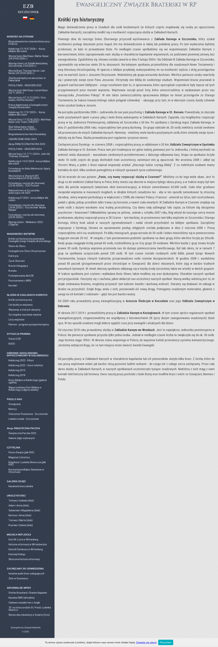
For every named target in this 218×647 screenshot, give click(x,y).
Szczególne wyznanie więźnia (25, 314)
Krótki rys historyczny (20, 299)
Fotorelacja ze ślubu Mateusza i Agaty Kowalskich (29, 169)
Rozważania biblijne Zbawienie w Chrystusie (26, 470)
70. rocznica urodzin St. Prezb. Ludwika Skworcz (30, 608)
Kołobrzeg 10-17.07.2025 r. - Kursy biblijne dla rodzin (27, 113)
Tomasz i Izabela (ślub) (21, 500)
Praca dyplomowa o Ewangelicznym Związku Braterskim (28, 106)
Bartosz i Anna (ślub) (20, 515)
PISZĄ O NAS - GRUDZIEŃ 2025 (25, 85)
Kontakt (13, 285)
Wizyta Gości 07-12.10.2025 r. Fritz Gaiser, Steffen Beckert (27, 98)
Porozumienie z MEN (20, 280)
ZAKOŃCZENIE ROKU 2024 (23, 139)
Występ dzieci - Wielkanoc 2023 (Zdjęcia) (26, 223)
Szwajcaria (15, 404)
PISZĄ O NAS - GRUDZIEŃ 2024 (25, 149)
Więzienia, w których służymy (24, 309)
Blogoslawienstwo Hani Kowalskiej (27, 134)
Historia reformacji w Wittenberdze (28, 544)
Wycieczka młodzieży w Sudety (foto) (29, 614)
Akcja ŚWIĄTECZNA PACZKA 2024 (27, 144)
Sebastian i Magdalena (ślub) (24, 510)
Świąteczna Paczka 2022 (22, 433)
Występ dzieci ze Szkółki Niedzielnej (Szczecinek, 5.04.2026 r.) (28, 64)
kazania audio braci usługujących (26, 573)
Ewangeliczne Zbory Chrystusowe (27, 251)
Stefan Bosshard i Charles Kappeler (28, 592)
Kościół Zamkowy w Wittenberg (26, 549)
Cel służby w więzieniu (21, 304)
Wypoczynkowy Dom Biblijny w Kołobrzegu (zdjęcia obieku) (25, 388)
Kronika (13, 270)
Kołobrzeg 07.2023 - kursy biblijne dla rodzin (28, 199)
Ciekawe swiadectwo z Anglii (24, 602)
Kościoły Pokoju (17, 554)
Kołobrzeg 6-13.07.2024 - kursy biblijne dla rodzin (29, 162)
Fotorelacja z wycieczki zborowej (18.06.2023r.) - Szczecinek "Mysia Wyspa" (27, 207)
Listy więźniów (17, 319)
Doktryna (13, 256)
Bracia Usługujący (18, 265)
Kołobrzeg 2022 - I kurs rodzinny (26, 365)
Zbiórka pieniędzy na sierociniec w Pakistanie (27, 79)
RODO (12, 343)
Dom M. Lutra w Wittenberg (23, 539)
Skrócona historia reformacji (24, 559)
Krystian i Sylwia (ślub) (21, 525)
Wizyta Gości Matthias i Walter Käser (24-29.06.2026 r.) (29, 57)
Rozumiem (166, 642)
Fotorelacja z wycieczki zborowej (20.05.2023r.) (26, 216)
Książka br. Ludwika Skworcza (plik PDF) (27, 463)
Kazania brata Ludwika (21, 486)
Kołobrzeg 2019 (17, 370)
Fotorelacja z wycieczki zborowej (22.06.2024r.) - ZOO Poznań (26, 184)
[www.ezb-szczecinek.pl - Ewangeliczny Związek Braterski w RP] (28, 13)
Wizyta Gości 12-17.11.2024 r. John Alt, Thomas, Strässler (29, 155)
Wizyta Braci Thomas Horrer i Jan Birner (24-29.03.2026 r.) (27, 71)
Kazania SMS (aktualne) (22, 597)
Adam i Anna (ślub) (19, 505)
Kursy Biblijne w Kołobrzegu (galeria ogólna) (28, 381)
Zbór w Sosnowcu (18, 578)
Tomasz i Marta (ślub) (21, 520)
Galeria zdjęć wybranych (22, 438)
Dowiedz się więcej (146, 642)
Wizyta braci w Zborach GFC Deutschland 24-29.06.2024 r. (24, 177)
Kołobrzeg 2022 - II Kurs (21, 360)
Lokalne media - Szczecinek (24, 419)
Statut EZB (15, 338)
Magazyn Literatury (19, 457)
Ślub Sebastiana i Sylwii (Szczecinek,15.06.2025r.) (23, 128)
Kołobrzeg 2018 (17, 375)
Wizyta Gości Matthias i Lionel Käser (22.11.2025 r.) (28, 91)
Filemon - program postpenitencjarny (29, 324)
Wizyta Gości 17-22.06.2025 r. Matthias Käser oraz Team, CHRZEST (30, 120)
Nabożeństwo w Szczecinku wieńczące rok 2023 (24, 191)
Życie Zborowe (17, 261)
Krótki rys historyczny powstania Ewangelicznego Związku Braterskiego (30, 240)
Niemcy (13, 409)
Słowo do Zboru (17, 246)
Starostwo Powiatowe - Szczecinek (28, 414)
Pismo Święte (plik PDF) (21, 452)
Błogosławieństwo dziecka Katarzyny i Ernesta (29, 42)
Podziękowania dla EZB (21, 275)
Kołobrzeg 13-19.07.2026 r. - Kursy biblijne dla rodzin (27, 50)
